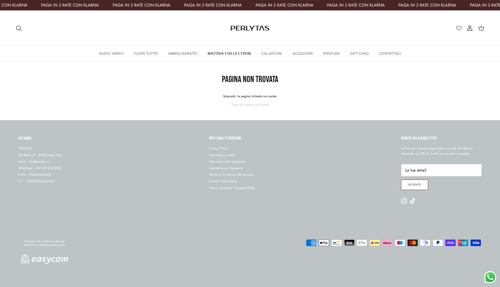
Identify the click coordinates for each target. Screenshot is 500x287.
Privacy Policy (218, 148)
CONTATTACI (390, 53)
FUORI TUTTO (146, 53)
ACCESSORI (302, 53)
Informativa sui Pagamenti (226, 168)
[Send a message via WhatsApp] (490, 277)
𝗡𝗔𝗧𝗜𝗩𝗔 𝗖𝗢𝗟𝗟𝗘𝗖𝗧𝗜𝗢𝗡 (229, 53)
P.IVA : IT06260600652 (34, 174)
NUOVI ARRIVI (111, 53)
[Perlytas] (250, 28)
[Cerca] (19, 28)
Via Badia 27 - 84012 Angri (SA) (40, 155)
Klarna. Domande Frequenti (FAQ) (231, 188)
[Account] (469, 28)
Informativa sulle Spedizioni (227, 161)
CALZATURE (271, 53)
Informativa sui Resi (222, 155)
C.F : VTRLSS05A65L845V (36, 181)
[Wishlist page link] (458, 28)
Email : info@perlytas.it (33, 161)
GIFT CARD (359, 53)
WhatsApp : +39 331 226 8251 (39, 168)
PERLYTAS (25, 148)
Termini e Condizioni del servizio (231, 174)
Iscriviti (414, 184)
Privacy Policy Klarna (223, 181)
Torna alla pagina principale (250, 104)
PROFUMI (331, 53)
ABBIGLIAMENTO (182, 53)
